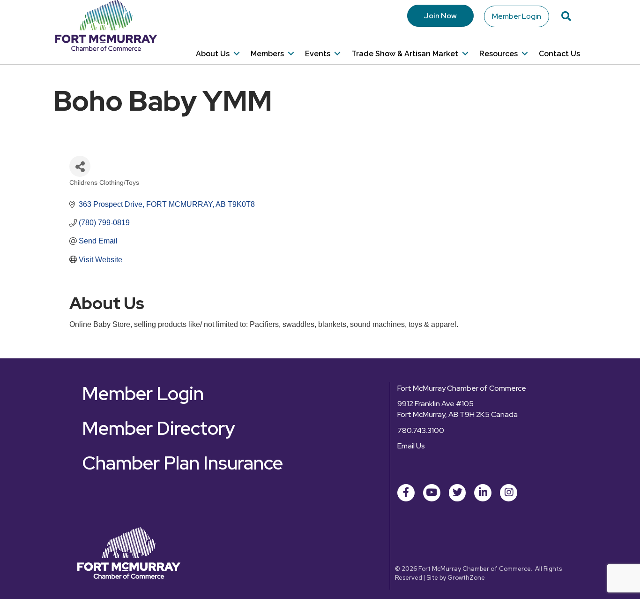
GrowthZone (466, 578)
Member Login (516, 16)
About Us (213, 53)
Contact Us (559, 53)
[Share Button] (79, 166)
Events (317, 53)
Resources (498, 53)
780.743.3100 (420, 430)
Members (267, 53)
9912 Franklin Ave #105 (435, 404)
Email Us (411, 446)
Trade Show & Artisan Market (404, 53)
